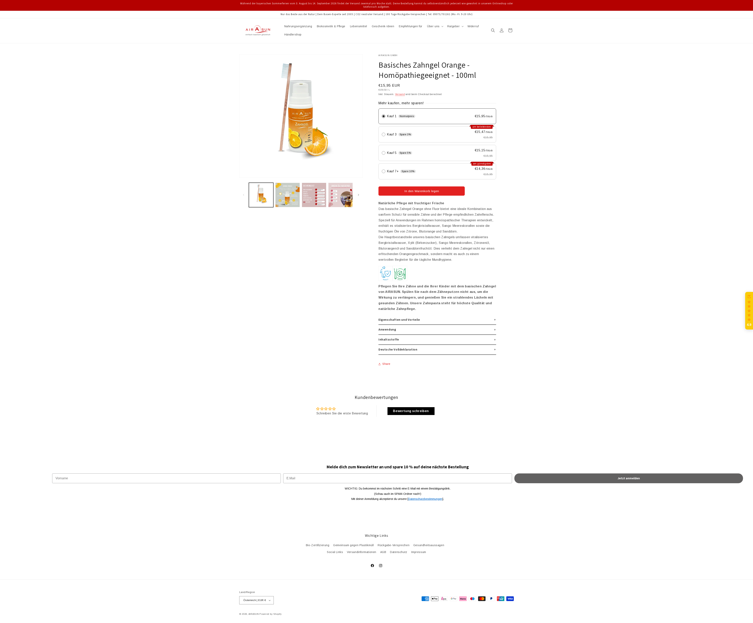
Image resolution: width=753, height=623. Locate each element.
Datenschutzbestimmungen (425, 498)
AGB (383, 552)
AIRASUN (253, 614)
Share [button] (386, 363)
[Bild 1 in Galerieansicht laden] (261, 195)
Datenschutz (398, 552)
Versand (400, 94)
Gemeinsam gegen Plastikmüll (353, 545)
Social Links (335, 552)
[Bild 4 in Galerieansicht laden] (340, 195)
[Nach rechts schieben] (358, 195)
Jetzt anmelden (628, 478)
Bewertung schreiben (411, 411)
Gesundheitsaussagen (428, 545)
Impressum (418, 552)
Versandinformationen (361, 552)
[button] (435, 26)
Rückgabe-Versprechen (393, 545)
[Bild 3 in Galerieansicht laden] (314, 195)
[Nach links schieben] (243, 195)
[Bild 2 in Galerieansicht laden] (287, 195)
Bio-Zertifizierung (317, 545)
